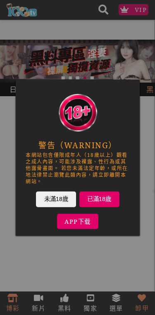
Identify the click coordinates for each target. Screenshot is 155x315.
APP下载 (77, 221)
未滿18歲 (56, 198)
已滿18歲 (99, 198)
